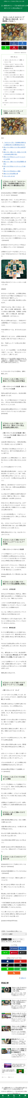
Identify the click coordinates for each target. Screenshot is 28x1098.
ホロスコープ (16, 939)
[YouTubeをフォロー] (20, 961)
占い (10, 939)
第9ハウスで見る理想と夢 (11, 173)
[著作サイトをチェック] (7, 961)
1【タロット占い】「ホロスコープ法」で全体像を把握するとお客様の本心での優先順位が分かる (14, 66)
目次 (12, 56)
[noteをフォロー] (20, 965)
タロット (5, 939)
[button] (22, 48)
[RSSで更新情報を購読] (14, 973)
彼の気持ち (9, 941)
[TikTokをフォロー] (7, 965)
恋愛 (15, 941)
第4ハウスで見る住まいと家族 (12, 171)
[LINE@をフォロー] (7, 969)
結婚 (20, 941)
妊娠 (4, 941)
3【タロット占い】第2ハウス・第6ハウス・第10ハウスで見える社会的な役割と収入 (14, 77)
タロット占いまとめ (9, 176)
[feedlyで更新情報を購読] (20, 969)
